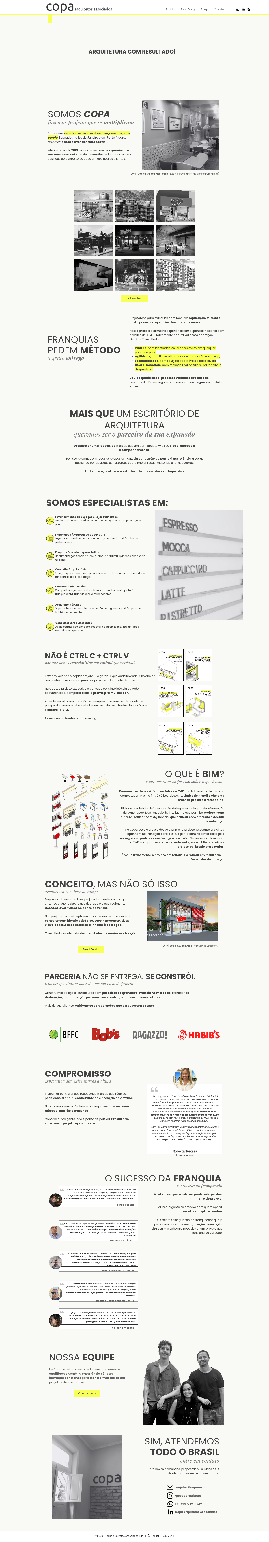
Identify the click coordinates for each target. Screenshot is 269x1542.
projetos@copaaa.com (192, 1487)
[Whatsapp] (238, 9)
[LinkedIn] (243, 9)
